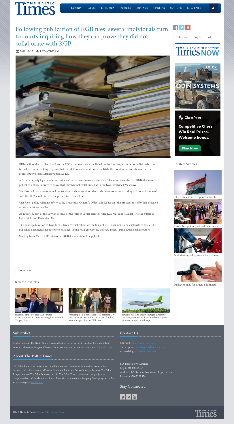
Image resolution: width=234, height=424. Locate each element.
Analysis (142, 8)
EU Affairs (194, 8)
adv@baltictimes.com (145, 351)
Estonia (76, 8)
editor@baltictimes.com (143, 343)
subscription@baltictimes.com (151, 347)
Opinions (159, 8)
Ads (209, 37)
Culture (176, 8)
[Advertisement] (93, 253)
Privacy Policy (58, 412)
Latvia (91, 8)
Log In (197, 37)
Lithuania (107, 8)
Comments (24, 270)
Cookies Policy (43, 412)
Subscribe (181, 37)
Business (125, 8)
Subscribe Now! (105, 347)
